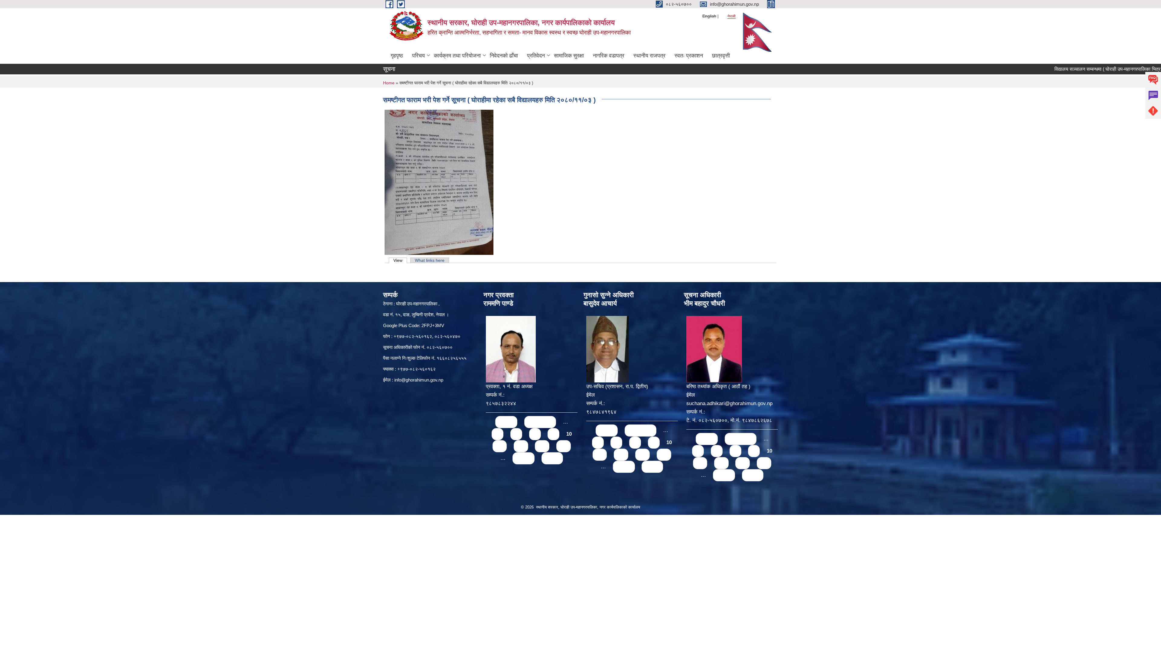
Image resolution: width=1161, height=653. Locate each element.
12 (521, 446)
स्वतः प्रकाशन (689, 56)
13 (542, 446)
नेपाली (731, 16)
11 (499, 446)
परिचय (418, 56)
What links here (429, 260)
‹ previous (540, 422)
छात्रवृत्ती (721, 56)
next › (523, 458)
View (400, 260)
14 (563, 446)
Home (389, 82)
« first (506, 422)
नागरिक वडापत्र (608, 56)
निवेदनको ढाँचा (504, 56)
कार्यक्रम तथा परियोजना (457, 56)
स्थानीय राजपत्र (649, 56)
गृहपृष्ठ (397, 56)
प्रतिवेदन (536, 56)
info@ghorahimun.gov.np (418, 379)
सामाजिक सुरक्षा (569, 56)
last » (552, 458)
